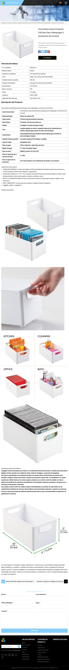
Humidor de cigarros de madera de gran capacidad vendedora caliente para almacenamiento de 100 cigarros (46, 582)
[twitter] (9, 655)
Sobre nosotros (26, 645)
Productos (9, 23)
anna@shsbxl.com (53, 667)
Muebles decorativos (43, 661)
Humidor (40, 645)
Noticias (24, 649)
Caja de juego (17, 23)
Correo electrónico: (41, 594)
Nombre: (4, 594)
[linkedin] (6, 655)
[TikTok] (2, 657)
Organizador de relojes (44, 659)
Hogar (4, 23)
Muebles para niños (43, 657)
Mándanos (48, 58)
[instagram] (16, 655)
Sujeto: (38, 602)
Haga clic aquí (16, 650)
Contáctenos (25, 654)
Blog (23, 652)
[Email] (19, 646)
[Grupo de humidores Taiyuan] (9, 640)
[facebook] (2, 655)
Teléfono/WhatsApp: (7, 602)
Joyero (39, 654)
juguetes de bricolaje (43, 650)
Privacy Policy (25, 659)
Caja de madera (42, 652)
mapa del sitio (26, 656)
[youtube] (12, 655)
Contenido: (4, 611)
